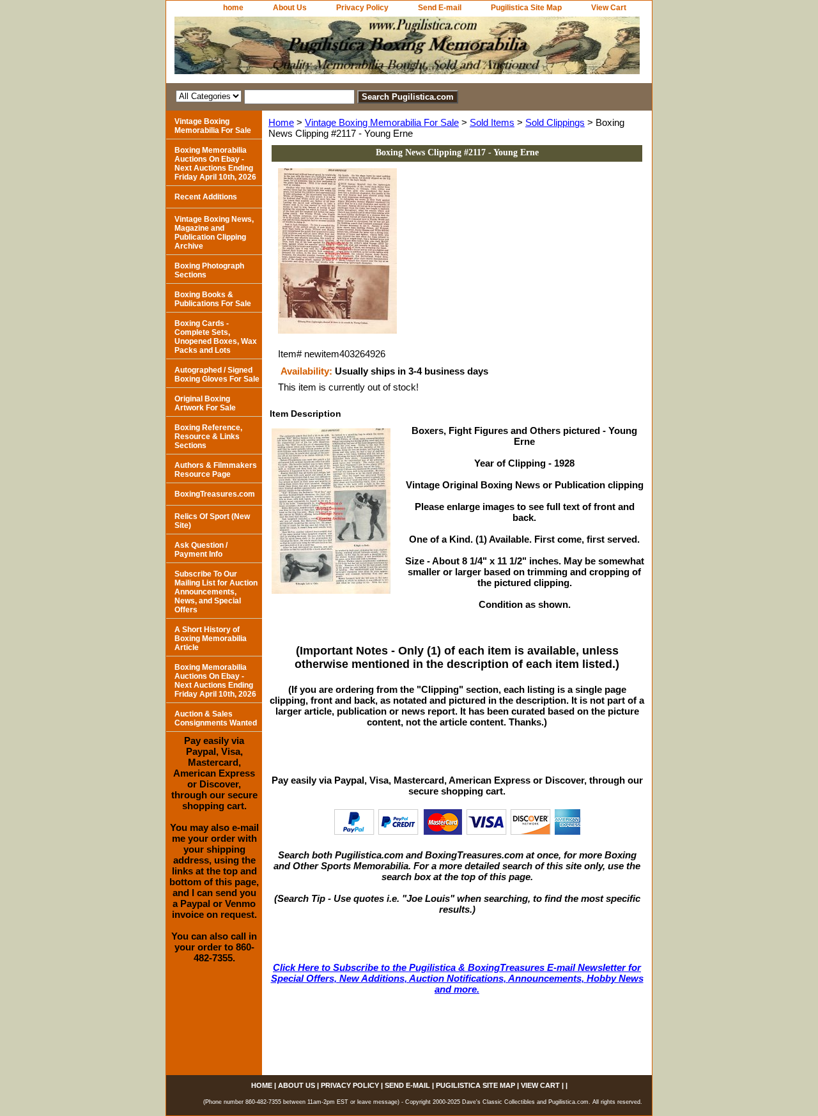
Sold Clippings (555, 122)
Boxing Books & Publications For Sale (212, 299)
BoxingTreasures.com (214, 494)
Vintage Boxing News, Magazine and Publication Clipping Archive (214, 233)
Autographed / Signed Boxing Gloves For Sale (216, 375)
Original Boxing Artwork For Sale (205, 403)
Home (281, 122)
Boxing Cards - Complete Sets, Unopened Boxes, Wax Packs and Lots (215, 337)
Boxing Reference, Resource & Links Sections (208, 436)
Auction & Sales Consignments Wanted (215, 718)
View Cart (608, 7)
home (233, 7)
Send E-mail (439, 7)
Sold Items (492, 122)
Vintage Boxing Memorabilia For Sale (382, 122)
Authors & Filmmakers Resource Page (215, 470)
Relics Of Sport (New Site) (212, 521)
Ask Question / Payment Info (201, 550)
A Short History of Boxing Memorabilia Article (210, 638)
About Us (290, 7)
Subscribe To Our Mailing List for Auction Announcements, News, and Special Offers (216, 592)
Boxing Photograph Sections (209, 270)
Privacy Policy (362, 7)
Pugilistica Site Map (526, 7)
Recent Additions (205, 196)
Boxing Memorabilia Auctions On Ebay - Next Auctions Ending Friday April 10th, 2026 (215, 164)
